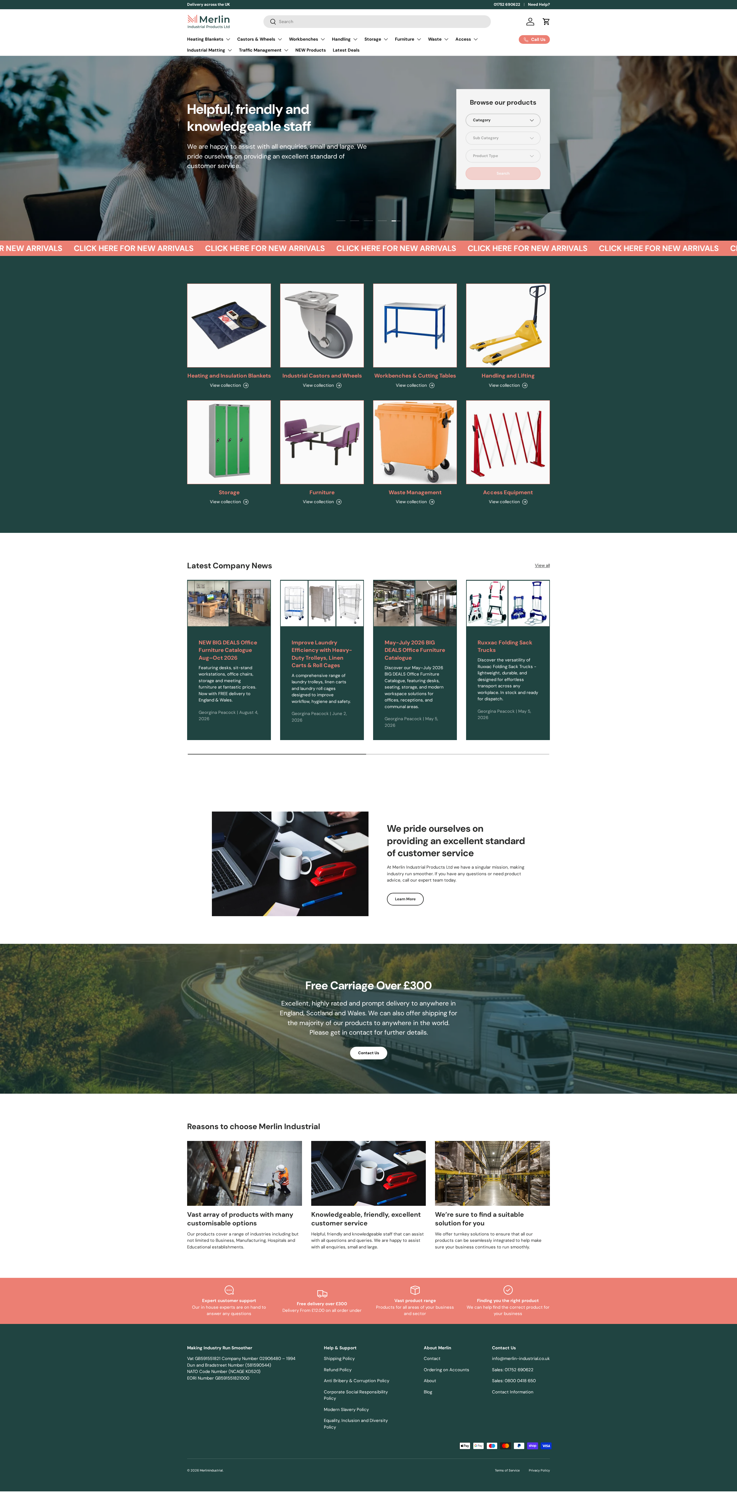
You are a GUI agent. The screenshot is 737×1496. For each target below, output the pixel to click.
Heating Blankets (205, 39)
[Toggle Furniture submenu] (418, 39)
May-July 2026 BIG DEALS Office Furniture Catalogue (415, 650)
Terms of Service (507, 1470)
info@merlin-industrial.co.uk (521, 1358)
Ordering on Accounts (446, 1370)
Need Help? (539, 4)
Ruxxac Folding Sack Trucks (505, 646)
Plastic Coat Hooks (271, 183)
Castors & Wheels (256, 39)
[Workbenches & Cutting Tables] (415, 325)
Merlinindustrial (211, 1470)
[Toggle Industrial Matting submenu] (229, 50)
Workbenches (303, 39)
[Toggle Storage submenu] (385, 39)
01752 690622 (507, 4)
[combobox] (377, 21)
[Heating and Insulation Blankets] (229, 325)
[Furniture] (322, 442)
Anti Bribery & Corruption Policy (356, 1381)
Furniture (404, 39)
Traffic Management (260, 50)
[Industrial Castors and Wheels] (322, 325)
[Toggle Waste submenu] (446, 39)
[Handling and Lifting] (508, 325)
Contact (432, 1358)
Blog (428, 1392)
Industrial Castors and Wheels (322, 375)
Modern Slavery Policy (346, 1409)
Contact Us (368, 1052)
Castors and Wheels (214, 183)
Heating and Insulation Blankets (229, 375)
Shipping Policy (339, 1358)
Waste (435, 39)
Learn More (405, 899)
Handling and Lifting (508, 375)
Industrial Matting (206, 50)
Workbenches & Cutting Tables (415, 375)
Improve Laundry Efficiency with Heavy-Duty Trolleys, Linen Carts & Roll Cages (322, 654)
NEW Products (310, 50)
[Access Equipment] (508, 442)
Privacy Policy (539, 1470)
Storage (372, 39)
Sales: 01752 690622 (512, 1370)
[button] (546, 21)
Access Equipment (508, 492)
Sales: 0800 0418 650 (514, 1381)
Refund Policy (338, 1370)
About (430, 1381)
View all (542, 565)
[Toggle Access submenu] (475, 39)
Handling (341, 39)
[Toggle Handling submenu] (355, 39)
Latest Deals (346, 50)
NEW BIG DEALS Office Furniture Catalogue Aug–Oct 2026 (228, 650)
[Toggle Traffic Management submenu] (286, 50)
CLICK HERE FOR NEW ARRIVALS (103, 248)
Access (463, 39)
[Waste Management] (415, 442)
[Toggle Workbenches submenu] (322, 39)
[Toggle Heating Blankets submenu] (228, 39)
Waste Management (415, 492)
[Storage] (229, 442)
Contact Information (512, 1392)
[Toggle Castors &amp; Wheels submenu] (279, 39)
